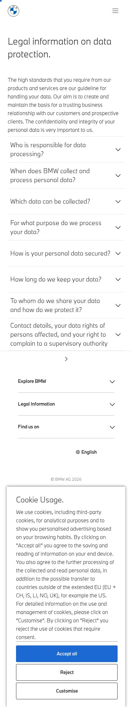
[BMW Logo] (13, 11)
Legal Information (36, 404)
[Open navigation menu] (116, 11)
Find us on (28, 427)
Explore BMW (32, 381)
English (89, 452)
